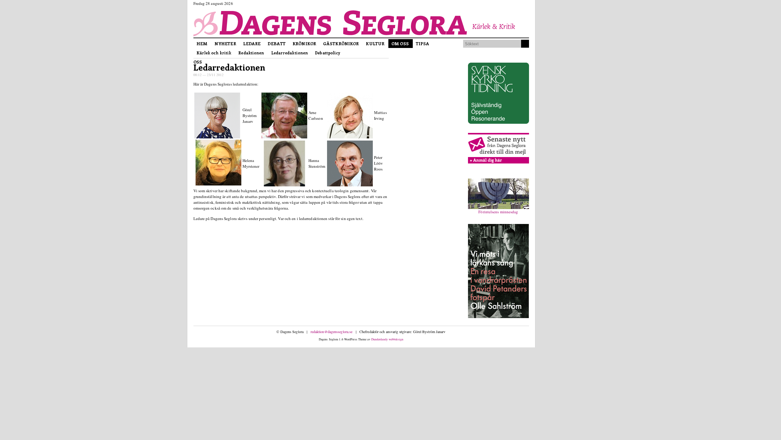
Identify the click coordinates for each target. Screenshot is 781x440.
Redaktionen (251, 52)
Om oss (400, 43)
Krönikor (304, 43)
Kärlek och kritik (214, 52)
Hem (201, 43)
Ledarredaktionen (289, 52)
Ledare (252, 43)
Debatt (277, 43)
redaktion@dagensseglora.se (332, 331)
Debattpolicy (327, 52)
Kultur (375, 43)
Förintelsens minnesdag (498, 212)
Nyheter (225, 43)
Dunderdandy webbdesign (387, 339)
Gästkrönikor (341, 43)
